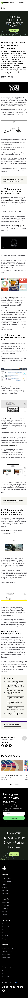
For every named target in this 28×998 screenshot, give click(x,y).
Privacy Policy (6, 977)
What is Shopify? (7, 878)
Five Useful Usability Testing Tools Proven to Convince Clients (15, 714)
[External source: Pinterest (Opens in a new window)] (3, 991)
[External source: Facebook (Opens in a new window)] (2, 745)
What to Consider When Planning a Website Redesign (15, 710)
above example (9, 297)
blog (2, 39)
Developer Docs (6, 902)
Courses (4, 933)
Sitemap (4, 980)
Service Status (6, 957)
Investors (4, 887)
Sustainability (5, 893)
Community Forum (7, 951)
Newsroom (5, 890)
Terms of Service (7, 971)
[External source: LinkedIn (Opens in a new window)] (10, 745)
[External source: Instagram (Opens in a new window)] (14, 987)
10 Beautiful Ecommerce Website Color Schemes (12, 725)
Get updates (14, 818)
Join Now (21, 2)
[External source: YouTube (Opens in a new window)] (11, 987)
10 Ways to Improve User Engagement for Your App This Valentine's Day (14, 702)
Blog (3, 924)
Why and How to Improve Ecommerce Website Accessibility (15, 689)
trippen (8, 530)
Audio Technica (20, 225)
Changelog (5, 939)
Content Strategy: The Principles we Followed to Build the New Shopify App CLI (15, 697)
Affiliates (4, 914)
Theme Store (5, 905)
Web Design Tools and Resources (10, 773)
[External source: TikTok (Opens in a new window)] (18, 987)
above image (8, 418)
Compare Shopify (7, 927)
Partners (4, 911)
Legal (3, 974)
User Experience (11, 39)
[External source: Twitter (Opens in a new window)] (6, 745)
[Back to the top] (4, 868)
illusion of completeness (10, 445)
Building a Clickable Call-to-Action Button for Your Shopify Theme (15, 682)
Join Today (14, 30)
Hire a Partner (6, 954)
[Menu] (26, 2)
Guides (4, 930)
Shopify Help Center (7, 948)
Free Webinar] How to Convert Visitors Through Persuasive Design (15, 685)
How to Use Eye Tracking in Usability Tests (13, 693)
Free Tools (5, 936)
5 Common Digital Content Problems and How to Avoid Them (15, 706)
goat (23, 610)
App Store (5, 908)
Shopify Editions (6, 881)
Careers (4, 884)
